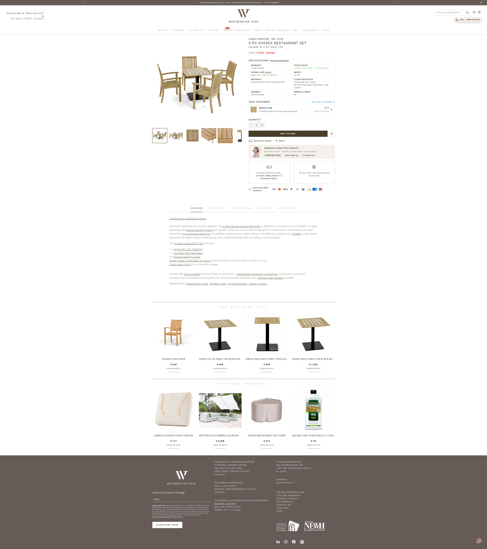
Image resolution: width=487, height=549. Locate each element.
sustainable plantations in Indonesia (257, 274)
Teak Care (282, 508)
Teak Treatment (259, 102)
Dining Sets (242, 30)
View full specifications (279, 61)
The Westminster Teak (290, 492)
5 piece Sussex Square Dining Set (241, 226)
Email (156, 499)
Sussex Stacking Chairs (199, 229)
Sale (295, 30)
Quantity (255, 120)
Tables (257, 30)
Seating (270, 30)
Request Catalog (287, 498)
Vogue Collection (237, 283)
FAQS (279, 511)
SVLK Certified (192, 274)
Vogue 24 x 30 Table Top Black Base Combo (220, 359)
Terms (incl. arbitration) (161, 517)
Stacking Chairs (258, 283)
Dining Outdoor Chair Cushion (173, 435)
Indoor (227, 30)
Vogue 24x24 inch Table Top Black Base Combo (266, 359)
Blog (326, 30)
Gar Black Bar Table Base (188, 253)
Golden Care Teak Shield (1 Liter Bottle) (313, 435)
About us (163, 30)
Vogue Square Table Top (196, 233)
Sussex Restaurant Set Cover (267, 435)
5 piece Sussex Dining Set (189, 243)
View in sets (173, 369)
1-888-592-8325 (272, 155)
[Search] (467, 12)
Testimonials (284, 502)
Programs (178, 30)
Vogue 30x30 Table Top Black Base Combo (313, 359)
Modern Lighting (225, 504)
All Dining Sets (218, 283)
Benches (284, 30)
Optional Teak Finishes (270, 277)
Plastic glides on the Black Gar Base (189, 260)
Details (268, 72)
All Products (196, 30)
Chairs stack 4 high (180, 264)
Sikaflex (296, 233)
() (269, 60)
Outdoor (214, 30)
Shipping (281, 480)
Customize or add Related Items (187, 218)
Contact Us (309, 155)
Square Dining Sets (197, 283)
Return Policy (285, 483)
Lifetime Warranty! (288, 495)
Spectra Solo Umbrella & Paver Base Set (220, 435)
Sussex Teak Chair (173, 359)
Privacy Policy (177, 517)
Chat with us (292, 155)
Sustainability (311, 30)
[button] (84, 3)
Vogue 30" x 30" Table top (188, 249)
